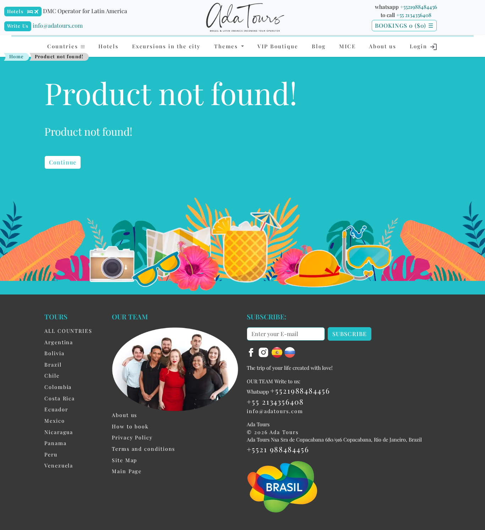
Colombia (58, 386)
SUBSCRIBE (349, 333)
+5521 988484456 (278, 449)
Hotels (15, 11)
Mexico (54, 420)
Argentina (58, 342)
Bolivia (54, 353)
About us (382, 46)
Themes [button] (227, 46)
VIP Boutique (277, 46)
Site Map (124, 460)
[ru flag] (289, 351)
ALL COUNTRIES (68, 330)
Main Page (127, 471)
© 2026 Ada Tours (273, 432)
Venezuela (58, 465)
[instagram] (264, 351)
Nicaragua (58, 432)
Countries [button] (63, 46)
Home (16, 56)
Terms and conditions (143, 448)
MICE (347, 46)
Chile (52, 375)
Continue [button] (62, 162)
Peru (51, 454)
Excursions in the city (166, 46)
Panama (55, 443)
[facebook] (252, 351)
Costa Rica (59, 398)
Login (419, 46)
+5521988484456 (418, 6)
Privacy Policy (132, 437)
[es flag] (278, 351)
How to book (130, 426)
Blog (319, 46)
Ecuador (56, 409)
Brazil (53, 364)
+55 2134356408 (413, 14)
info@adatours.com (58, 25)
